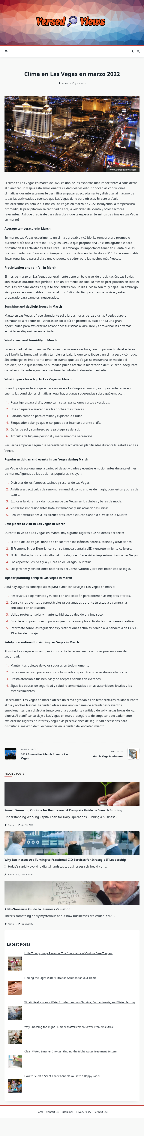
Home (40, 1112)
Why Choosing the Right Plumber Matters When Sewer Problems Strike (69, 1027)
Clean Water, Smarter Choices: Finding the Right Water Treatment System (70, 1051)
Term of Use (101, 1112)
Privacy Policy (83, 1112)
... (117, 817)
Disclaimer (67, 1112)
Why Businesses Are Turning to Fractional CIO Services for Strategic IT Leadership (65, 860)
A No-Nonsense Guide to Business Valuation (37, 909)
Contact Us (52, 1112)
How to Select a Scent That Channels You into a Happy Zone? (62, 1076)
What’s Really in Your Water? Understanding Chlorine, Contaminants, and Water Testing (79, 1002)
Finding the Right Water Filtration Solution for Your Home (60, 978)
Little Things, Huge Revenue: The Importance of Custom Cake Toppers (68, 953)
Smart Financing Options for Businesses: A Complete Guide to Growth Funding (63, 810)
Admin (65, 83)
